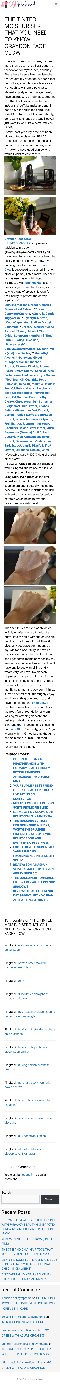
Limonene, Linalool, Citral (32, 450)
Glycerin (42, 349)
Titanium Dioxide (27, 366)
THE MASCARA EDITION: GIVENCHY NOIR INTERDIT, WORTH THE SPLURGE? (31, 825)
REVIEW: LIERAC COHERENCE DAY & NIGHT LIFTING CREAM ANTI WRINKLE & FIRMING (33, 895)
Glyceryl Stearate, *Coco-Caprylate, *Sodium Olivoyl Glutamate (27, 322)
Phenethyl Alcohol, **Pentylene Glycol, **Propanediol (26, 357)
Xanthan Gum (26, 397)
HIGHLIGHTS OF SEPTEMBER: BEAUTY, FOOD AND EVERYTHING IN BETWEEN (33, 838)
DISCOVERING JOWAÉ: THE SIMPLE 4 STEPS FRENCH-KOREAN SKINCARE (28, 1303)
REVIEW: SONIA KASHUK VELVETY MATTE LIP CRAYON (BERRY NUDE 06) (33, 869)
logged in (27, 1174)
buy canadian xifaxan (32, 1136)
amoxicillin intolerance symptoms (23, 1317)
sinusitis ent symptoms (16, 1298)
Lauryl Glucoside (27, 340)
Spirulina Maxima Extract (21, 305)
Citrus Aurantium (26, 401)
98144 (22, 980)
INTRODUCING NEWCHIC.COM (22, 1322)
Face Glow (39, 703)
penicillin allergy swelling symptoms (24, 1343)
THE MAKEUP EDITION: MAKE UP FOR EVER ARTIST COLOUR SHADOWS (34, 882)
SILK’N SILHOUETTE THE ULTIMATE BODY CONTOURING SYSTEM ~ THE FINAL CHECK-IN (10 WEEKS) (29, 1264)
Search (6, 1192)
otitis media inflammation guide (21, 1362)
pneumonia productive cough (20, 1330)
